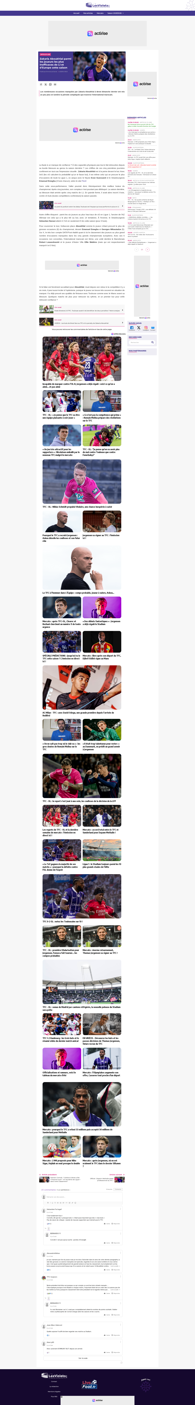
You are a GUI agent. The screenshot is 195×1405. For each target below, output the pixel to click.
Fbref (84, 181)
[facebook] (41, 85)
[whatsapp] (50, 85)
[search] (152, 342)
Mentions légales (54, 1391)
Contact (54, 1381)
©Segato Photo (121, 53)
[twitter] (46, 85)
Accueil (76, 13)
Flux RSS (54, 1396)
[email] (55, 85)
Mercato (100, 13)
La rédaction (54, 1386)
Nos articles (88, 13)
